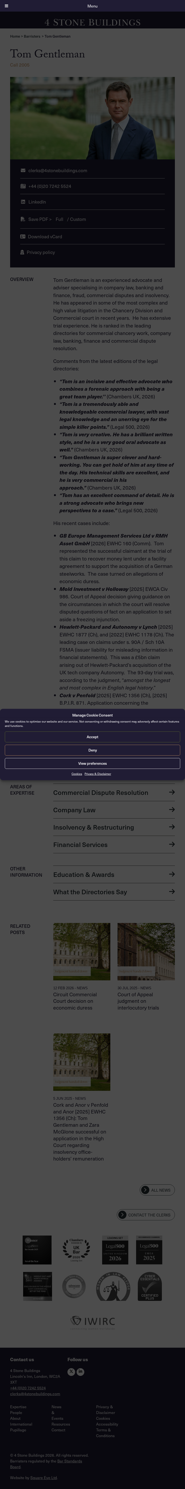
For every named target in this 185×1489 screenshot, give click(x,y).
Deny (92, 750)
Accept (92, 736)
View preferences (92, 763)
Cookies (77, 774)
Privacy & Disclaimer (98, 774)
